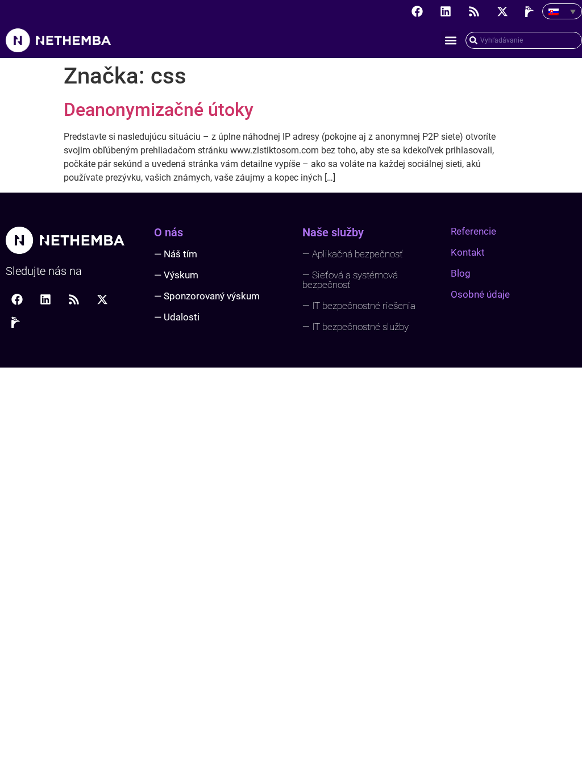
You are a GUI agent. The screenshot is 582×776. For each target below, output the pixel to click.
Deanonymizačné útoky (158, 109)
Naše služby (333, 232)
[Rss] (474, 11)
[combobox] (523, 40)
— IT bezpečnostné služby (355, 326)
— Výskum (176, 275)
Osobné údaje (480, 294)
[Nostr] (530, 11)
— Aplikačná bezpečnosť (352, 254)
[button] (450, 40)
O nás (168, 232)
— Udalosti (176, 317)
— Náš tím (175, 254)
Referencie (473, 231)
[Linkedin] (445, 11)
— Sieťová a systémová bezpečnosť (350, 279)
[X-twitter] (502, 11)
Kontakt (468, 252)
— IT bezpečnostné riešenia (358, 305)
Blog (461, 273)
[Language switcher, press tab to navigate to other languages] (562, 11)
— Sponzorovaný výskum (207, 296)
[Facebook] (417, 11)
